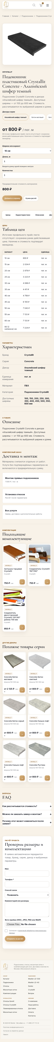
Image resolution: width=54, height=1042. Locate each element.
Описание (39, 215)
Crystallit (7, 72)
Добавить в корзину (12, 198)
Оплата (31, 1012)
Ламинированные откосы (13, 1008)
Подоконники (27, 16)
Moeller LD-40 (33, 982)
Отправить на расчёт (15, 939)
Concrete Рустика (37, 765)
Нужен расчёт (31, 198)
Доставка (32, 1008)
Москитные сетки (10, 990)
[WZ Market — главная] (8, 5)
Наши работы (33, 1005)
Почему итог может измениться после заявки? (23, 822)
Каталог (15, 16)
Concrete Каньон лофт (39, 721)
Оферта (5, 1034)
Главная (5, 16)
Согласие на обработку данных (13, 1031)
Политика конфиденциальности (13, 1027)
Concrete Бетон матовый (11, 678)
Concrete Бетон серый (14, 721)
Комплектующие (9, 993)
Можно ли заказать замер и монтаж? (22, 814)
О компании (32, 1001)
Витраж (31, 993)
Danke (30, 986)
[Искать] (34, 5)
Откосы (6, 986)
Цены (8, 215)
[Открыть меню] (47, 5)
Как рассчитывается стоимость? (19, 806)
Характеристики (23, 215)
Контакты (32, 1016)
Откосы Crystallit (9, 1005)
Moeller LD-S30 (34, 979)
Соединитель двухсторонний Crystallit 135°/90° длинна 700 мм (12, 616)
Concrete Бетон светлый (36, 678)
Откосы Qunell (8, 1001)
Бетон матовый (37, 117)
